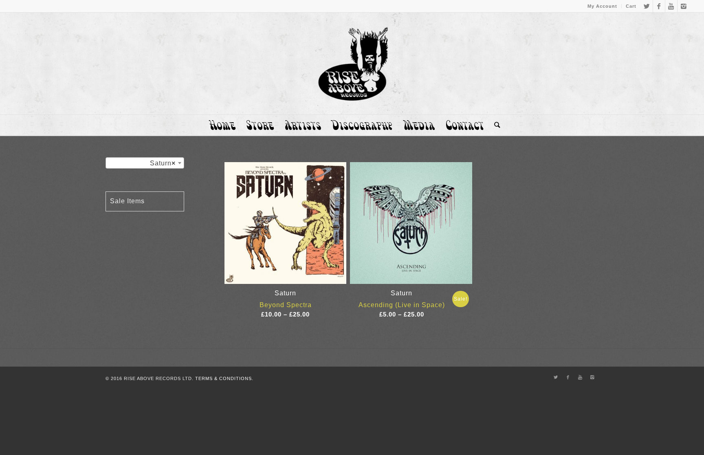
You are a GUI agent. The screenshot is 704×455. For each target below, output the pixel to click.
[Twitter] (647, 6)
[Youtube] (671, 6)
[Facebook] (659, 6)
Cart (631, 6)
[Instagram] (684, 6)
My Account (602, 6)
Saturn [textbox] (163, 163)
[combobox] (145, 163)
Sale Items (127, 201)
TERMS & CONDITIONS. (224, 378)
